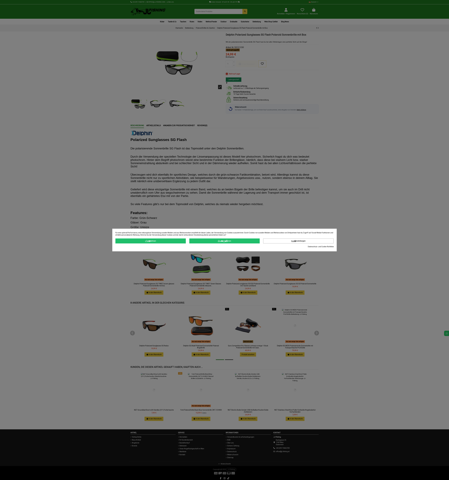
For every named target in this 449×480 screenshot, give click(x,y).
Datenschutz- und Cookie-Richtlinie (321, 246)
